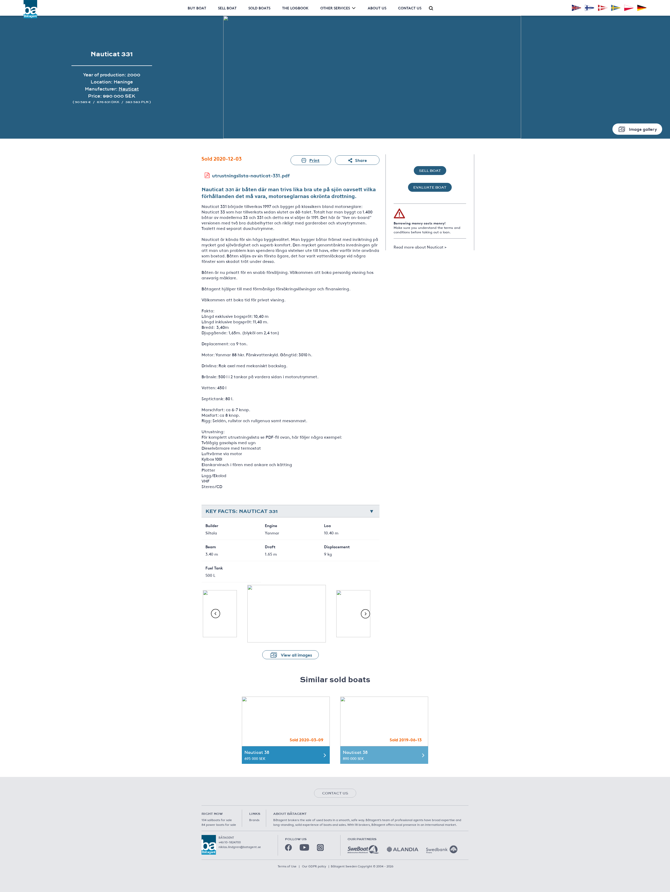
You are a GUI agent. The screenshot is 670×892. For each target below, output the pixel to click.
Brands (254, 820)
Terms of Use (287, 866)
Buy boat (197, 7)
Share (361, 160)
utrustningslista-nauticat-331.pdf (251, 175)
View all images (296, 655)
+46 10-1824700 (230, 842)
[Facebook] (288, 847)
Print (314, 160)
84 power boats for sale (219, 824)
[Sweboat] (363, 849)
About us (377, 7)
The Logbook (295, 7)
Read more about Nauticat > (420, 247)
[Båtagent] (30, 9)
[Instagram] (320, 847)
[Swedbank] (441, 849)
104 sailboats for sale (217, 820)
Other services (335, 7)
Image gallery (643, 129)
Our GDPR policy (314, 866)
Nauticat (129, 89)
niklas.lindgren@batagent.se (240, 847)
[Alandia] (402, 849)
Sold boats (259, 7)
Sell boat (227, 7)
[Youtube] (304, 847)
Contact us (409, 7)
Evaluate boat (429, 187)
